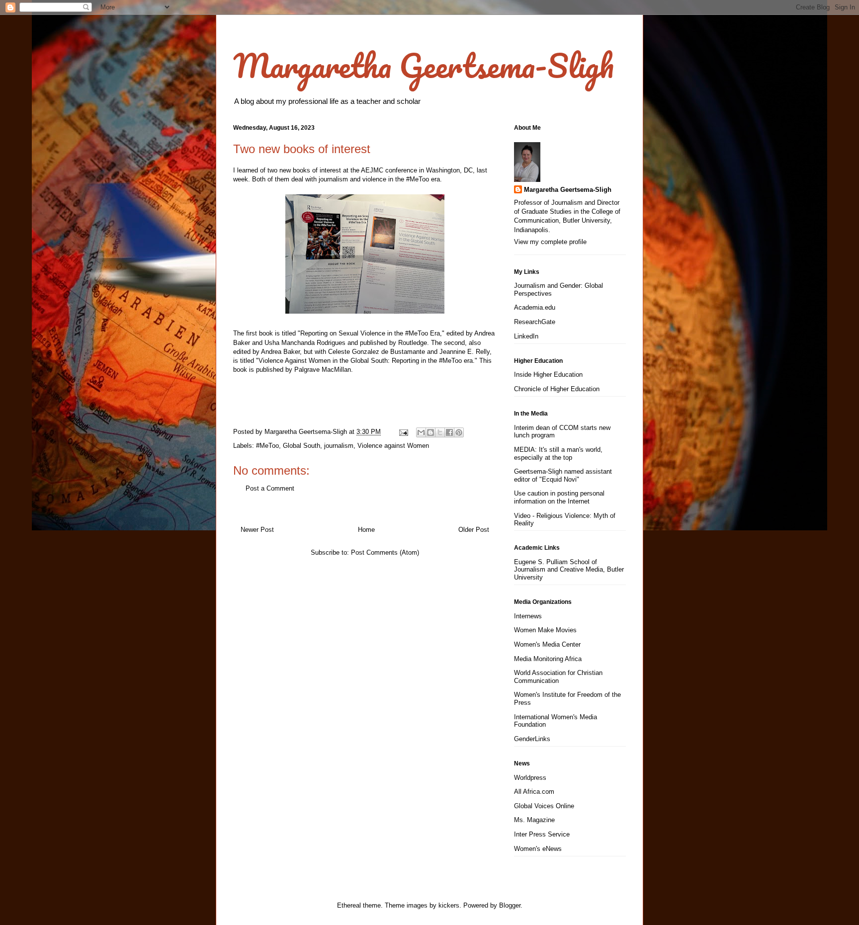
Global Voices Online (544, 806)
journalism (338, 445)
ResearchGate (534, 322)
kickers (448, 905)
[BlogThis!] (430, 432)
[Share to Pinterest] (459, 432)
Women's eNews (538, 848)
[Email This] (421, 432)
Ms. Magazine (534, 820)
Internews (528, 616)
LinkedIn (526, 336)
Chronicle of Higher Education (557, 389)
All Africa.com (534, 791)
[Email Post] (403, 431)
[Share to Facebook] (449, 432)
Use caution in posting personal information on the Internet (559, 497)
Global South (301, 445)
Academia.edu (534, 307)
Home (366, 529)
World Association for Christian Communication (558, 676)
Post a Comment (270, 488)
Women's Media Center (547, 644)
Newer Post (257, 529)
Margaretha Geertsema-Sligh (423, 65)
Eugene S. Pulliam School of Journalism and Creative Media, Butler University (569, 569)
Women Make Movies (545, 630)
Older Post (473, 529)
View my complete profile (550, 242)
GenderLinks (532, 739)
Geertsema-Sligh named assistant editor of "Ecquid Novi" (563, 475)
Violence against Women (393, 445)
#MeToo (267, 445)
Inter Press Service (542, 834)
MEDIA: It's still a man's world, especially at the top (558, 453)
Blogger (509, 905)
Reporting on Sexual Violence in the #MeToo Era (370, 333)
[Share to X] (440, 432)
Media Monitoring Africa (548, 659)
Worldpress (530, 777)
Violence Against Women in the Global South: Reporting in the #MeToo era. (366, 360)
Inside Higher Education (548, 374)
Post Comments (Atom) (385, 552)
